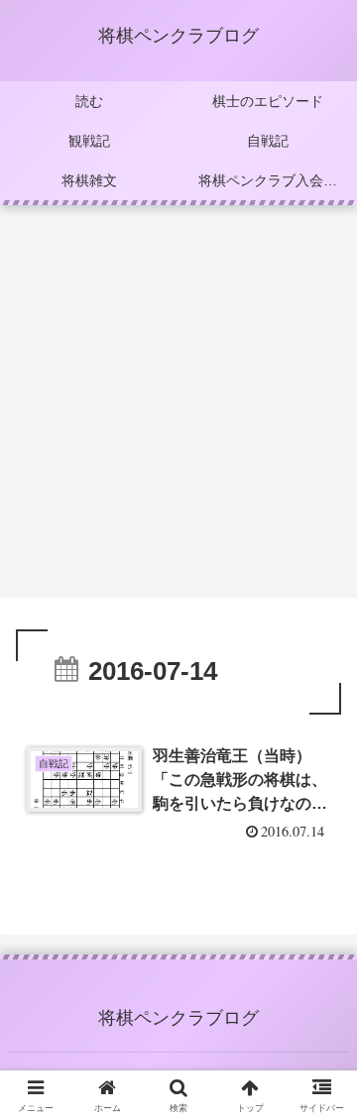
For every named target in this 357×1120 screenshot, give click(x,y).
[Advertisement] (178, 407)
